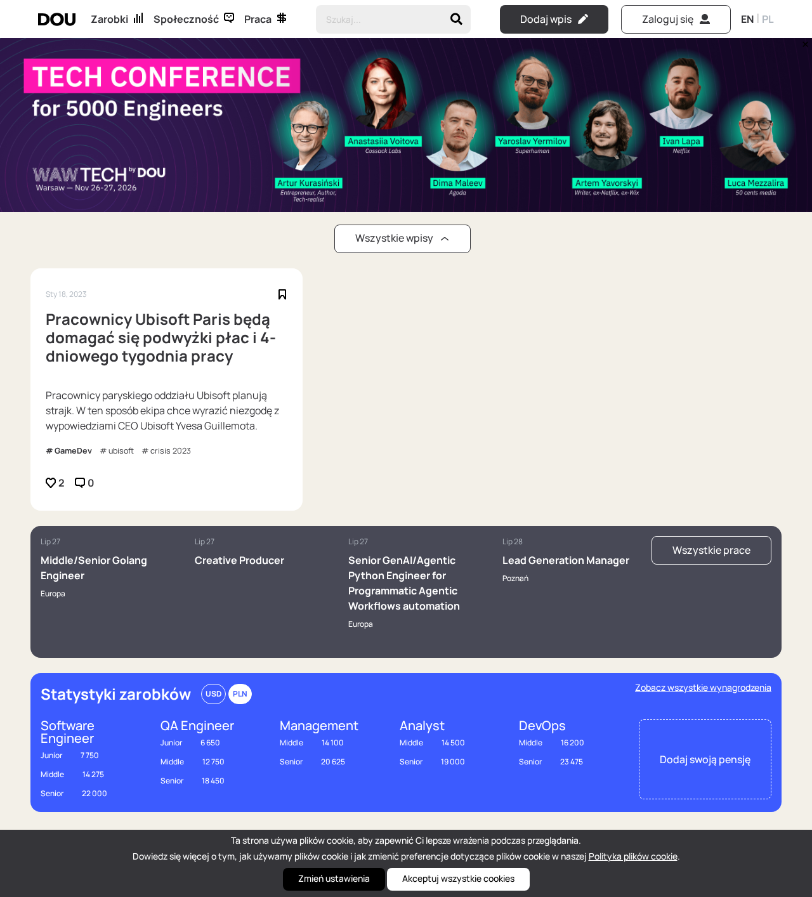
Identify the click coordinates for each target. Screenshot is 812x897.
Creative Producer (239, 560)
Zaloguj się (667, 19)
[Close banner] (803, 41)
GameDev (73, 450)
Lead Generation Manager (565, 560)
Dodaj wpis (546, 19)
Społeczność (186, 19)
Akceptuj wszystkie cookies (458, 878)
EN (747, 19)
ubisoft (121, 450)
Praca (258, 19)
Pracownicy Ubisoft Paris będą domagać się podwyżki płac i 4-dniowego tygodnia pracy (161, 337)
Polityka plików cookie (633, 856)
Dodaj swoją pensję (705, 759)
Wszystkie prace (711, 550)
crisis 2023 (170, 450)
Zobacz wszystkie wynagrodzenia (703, 687)
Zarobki (109, 19)
